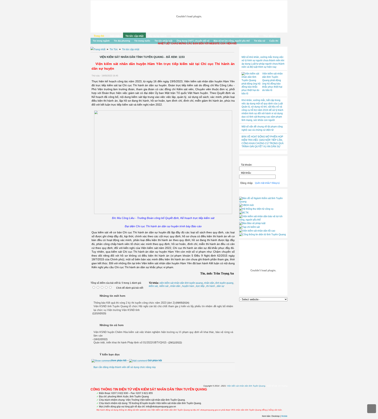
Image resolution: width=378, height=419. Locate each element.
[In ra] (228, 75)
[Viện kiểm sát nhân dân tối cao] (257, 230)
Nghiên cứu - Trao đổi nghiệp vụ (216, 36)
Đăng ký (276, 183)
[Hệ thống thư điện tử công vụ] (256, 209)
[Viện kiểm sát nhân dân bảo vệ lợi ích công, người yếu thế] (263, 219)
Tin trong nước (142, 41)
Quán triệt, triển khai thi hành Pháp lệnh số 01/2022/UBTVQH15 (130, 342)
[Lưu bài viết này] (233, 75)
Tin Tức (114, 49)
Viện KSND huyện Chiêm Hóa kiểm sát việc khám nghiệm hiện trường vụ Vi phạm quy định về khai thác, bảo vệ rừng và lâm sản (163, 334)
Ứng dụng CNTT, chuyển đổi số (193, 41)
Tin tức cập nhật (134, 36)
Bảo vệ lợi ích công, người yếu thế (232, 41)
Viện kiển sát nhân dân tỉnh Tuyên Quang (246, 386)
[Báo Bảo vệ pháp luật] (252, 223)
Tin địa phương (122, 41)
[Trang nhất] (98, 49)
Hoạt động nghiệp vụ (182, 36)
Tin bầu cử (259, 41)
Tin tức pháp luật (163, 41)
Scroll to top (371, 408)
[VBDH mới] (246, 205)
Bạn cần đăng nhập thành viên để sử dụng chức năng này (125, 367)
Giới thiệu (115, 36)
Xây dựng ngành (157, 36)
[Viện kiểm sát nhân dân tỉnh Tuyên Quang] (189, 16)
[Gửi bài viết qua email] (222, 75)
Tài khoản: (246, 164)
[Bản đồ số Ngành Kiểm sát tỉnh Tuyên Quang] (263, 201)
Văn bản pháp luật (249, 36)
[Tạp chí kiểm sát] (249, 227)
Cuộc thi (273, 41)
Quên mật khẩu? (263, 183)
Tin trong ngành (101, 41)
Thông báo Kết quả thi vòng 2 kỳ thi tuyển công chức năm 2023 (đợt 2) (134, 302)
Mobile (284, 416)
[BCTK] (244, 212)
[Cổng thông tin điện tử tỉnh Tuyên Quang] (262, 234)
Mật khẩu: (247, 172)
